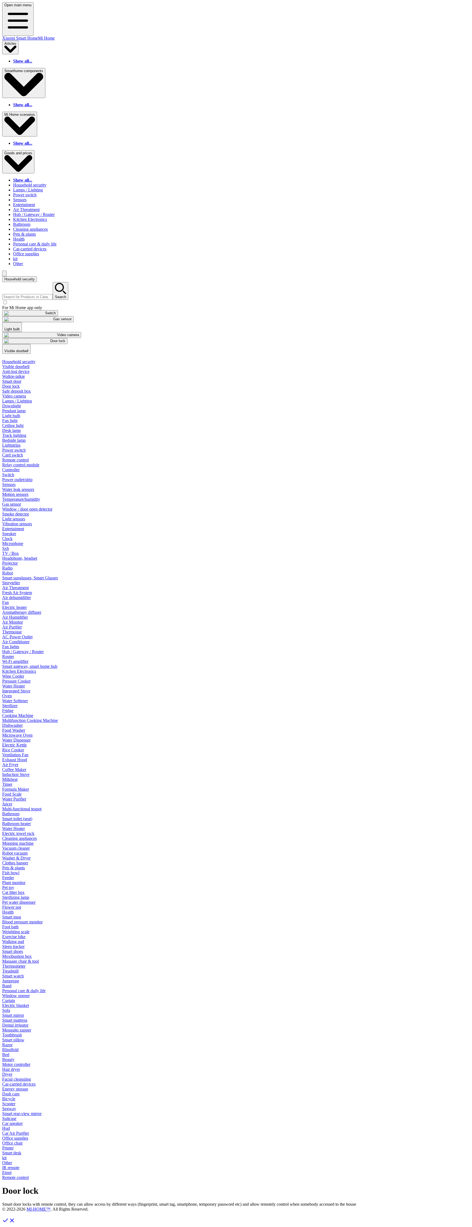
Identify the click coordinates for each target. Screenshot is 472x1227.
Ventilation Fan (15, 754)
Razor (7, 1044)
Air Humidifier (15, 617)
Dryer (7, 1074)
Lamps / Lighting (28, 190)
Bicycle (8, 1098)
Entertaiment (24, 204)
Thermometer (13, 966)
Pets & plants (24, 234)
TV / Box (10, 553)
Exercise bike (13, 936)
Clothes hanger (15, 863)
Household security (29, 185)
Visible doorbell (16, 366)
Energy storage (15, 1089)
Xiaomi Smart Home (20, 38)
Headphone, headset (19, 558)
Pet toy (8, 887)
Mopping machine (18, 843)
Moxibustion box (17, 956)
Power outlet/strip (17, 479)
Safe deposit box (16, 391)
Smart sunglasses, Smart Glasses (30, 578)
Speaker (9, 533)
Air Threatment (26, 209)
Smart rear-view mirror (22, 1113)
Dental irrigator (15, 1025)
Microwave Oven (17, 735)
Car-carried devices (29, 249)
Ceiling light (12, 425)
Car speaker (12, 1123)
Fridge (7, 710)
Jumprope (10, 981)
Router (8, 656)
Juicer (7, 804)
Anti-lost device (16, 371)
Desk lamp (11, 430)
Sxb (5, 548)
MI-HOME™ (38, 1209)
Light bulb (11, 415)
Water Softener (15, 700)
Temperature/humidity (21, 499)
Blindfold (10, 1049)
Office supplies (26, 253)
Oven (7, 695)
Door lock (11, 386)
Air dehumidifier (16, 597)
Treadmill (10, 971)
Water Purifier (14, 799)
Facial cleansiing (16, 1079)
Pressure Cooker (16, 681)
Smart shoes (12, 951)
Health (19, 239)
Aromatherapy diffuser (21, 612)
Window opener (16, 995)
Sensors (19, 199)
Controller (11, 469)
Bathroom (21, 224)
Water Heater (13, 686)
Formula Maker (15, 789)
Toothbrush (12, 1035)
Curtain (8, 1000)
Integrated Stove (16, 691)
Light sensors (13, 519)
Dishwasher (12, 725)
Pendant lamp (14, 410)
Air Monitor (12, 622)
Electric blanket (15, 1005)
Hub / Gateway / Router (34, 214)
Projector (10, 563)
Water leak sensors (18, 489)
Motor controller (16, 1064)
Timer (7, 784)
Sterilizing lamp (15, 897)
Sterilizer (9, 705)
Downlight (11, 406)
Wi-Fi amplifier (15, 661)
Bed (5, 1054)
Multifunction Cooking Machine (30, 720)
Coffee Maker (14, 769)
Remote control (15, 460)
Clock (7, 538)
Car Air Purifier (15, 1133)
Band (6, 985)
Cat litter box (13, 892)
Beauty (8, 1059)
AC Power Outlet (17, 637)
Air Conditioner (16, 641)
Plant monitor (13, 882)
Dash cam (10, 1094)
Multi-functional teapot (22, 809)
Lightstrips (11, 445)
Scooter (8, 1103)
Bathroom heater (16, 823)
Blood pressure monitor (22, 922)
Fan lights (10, 646)
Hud (6, 1128)
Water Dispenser (16, 740)
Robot (7, 573)
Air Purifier (12, 627)
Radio (7, 568)
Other (18, 263)
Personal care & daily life (35, 244)
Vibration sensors (17, 523)
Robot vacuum (15, 853)
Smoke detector (15, 514)
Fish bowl (10, 872)
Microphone (12, 543)
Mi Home (46, 38)
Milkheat (9, 779)
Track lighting (14, 435)
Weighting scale (16, 931)
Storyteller (11, 582)
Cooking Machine (17, 715)
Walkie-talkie (13, 376)
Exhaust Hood (14, 759)
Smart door (11, 381)
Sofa (6, 1010)
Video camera (14, 396)
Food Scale (12, 794)
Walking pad (13, 941)
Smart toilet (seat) (17, 818)
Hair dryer (11, 1069)
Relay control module (20, 465)
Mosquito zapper (16, 1030)
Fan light (9, 420)
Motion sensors (15, 494)
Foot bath (10, 926)
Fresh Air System (17, 592)
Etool (6, 1172)
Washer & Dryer (16, 858)
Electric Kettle (14, 745)
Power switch (25, 194)
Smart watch (13, 976)
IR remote (10, 1167)
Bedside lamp (14, 440)
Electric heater (14, 607)
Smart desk (11, 1153)
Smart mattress (14, 1020)
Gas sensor (11, 504)
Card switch (12, 455)
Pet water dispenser (19, 902)
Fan (5, 602)
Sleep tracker (13, 946)
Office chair (12, 1143)
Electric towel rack (18, 833)
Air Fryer (10, 764)
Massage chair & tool (20, 961)
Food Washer (13, 730)
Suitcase (9, 1118)
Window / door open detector (27, 509)
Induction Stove (16, 774)
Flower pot (11, 907)
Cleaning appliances (30, 229)
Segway (9, 1108)
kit (15, 258)
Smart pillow (13, 1040)
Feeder (8, 877)
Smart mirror (13, 1015)
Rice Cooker (13, 750)
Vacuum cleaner (16, 848)
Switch (8, 474)
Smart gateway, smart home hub (29, 666)
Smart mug (11, 917)
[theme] (4, 273)
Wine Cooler (13, 676)
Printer (8, 1148)
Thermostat (12, 632)
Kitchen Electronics (30, 219)
